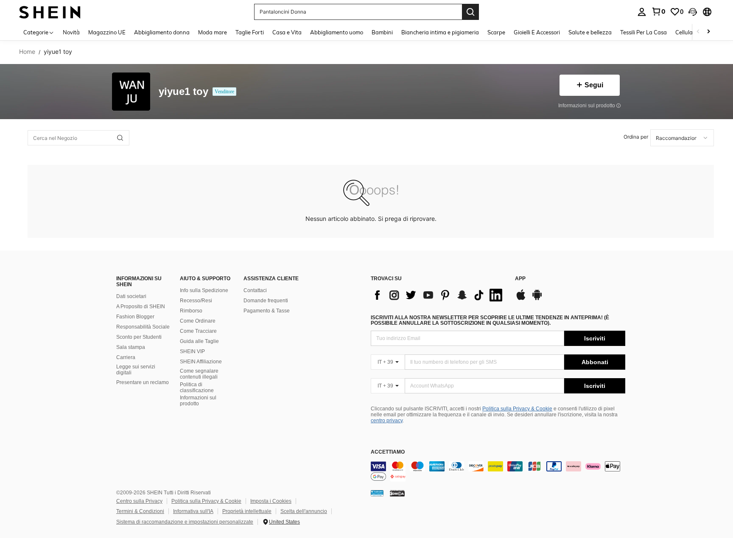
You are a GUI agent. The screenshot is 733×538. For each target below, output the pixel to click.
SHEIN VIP (192, 351)
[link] (658, 11)
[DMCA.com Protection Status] (397, 493)
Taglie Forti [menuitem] (249, 32)
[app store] (521, 299)
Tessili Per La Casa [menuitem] (643, 32)
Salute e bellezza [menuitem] (590, 32)
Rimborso (191, 311)
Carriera (125, 357)
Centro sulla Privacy (139, 501)
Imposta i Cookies (270, 501)
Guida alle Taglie (199, 341)
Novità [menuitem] (71, 32)
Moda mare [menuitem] (212, 32)
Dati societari (131, 296)
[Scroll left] (698, 32)
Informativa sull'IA (193, 511)
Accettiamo (388, 452)
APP (520, 279)
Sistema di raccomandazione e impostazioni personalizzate (184, 522)
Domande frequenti (265, 301)
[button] (693, 12)
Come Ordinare (197, 321)
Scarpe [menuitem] (496, 32)
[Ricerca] (470, 12)
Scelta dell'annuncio (303, 511)
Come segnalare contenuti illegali (199, 374)
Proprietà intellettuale (246, 511)
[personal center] (642, 12)
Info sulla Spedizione (204, 290)
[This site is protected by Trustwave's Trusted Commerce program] (377, 493)
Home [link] (27, 51)
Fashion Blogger (135, 317)
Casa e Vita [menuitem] (287, 32)
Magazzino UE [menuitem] (107, 32)
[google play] (537, 299)
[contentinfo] (498, 471)
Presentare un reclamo (142, 382)
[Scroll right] (708, 32)
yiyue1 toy (183, 91)
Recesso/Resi (196, 301)
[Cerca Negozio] (120, 138)
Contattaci (255, 290)
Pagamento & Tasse (266, 311)
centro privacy (387, 421)
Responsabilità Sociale (143, 327)
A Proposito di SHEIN (140, 306)
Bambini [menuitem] (382, 32)
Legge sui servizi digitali (135, 370)
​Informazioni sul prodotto (198, 401)
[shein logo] (50, 11)
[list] (438, 295)
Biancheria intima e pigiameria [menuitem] (440, 32)
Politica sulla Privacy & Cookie (517, 409)
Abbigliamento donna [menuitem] (162, 32)
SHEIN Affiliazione (201, 362)
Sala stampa (130, 347)
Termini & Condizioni (140, 511)
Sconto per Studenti (139, 337)
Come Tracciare (198, 331)
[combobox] (682, 137)
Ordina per (636, 137)
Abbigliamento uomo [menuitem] (336, 32)
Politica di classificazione (197, 387)
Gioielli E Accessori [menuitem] (537, 32)
